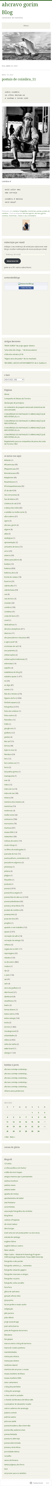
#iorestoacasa (10, 473)
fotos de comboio (11, 711)
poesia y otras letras (12, 906)
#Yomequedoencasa (12, 486)
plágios (7, 875)
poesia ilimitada (10, 1434)
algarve (7, 529)
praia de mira (9, 919)
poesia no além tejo (12, 1438)
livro (6, 759)
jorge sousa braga (11, 1322)
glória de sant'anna (11, 1291)
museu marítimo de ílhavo (14, 1374)
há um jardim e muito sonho (15, 1304)
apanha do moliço (11, 1194)
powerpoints (9, 914)
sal (5, 979)
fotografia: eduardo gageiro (15, 1270)
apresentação (9, 542)
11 (7, 1122)
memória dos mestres (13, 802)
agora (6, 521)
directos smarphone (12, 629)
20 (20, 1126)
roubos (7, 966)
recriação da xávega (12, 940)
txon (6, 1469)
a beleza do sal (10, 503)
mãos (6, 784)
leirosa (7, 746)
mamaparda (9, 776)
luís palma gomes (11, 771)
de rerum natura (10, 1224)
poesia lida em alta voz (13, 897)
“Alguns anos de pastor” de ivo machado (20, 358)
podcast (7, 884)
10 (44, 1117)
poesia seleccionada (12, 1443)
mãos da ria (9, 789)
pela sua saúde (10, 1421)
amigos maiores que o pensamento (18, 1176)
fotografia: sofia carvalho (14, 1283)
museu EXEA (9, 832)
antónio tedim (9, 1189)
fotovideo (8, 720)
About (6, 394)
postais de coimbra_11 (19, 79)
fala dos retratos (10, 694)
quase (6, 932)
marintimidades (10, 1352)
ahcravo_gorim (40, 213)
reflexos (7, 945)
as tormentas (9, 1207)
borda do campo (11, 577)
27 (20, 1131)
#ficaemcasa (9, 464)
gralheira (7, 733)
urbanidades (9, 1035)
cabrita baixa (9, 590)
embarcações (9, 655)
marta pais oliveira (11, 1356)
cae (5, 594)
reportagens (9, 953)
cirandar (7, 603)
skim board (8, 992)
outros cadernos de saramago (16, 1408)
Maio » (12, 1137)
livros (6, 767)
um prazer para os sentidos (15, 1473)
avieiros (7, 555)
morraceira (8, 823)
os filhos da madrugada (13, 849)
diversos (7, 633)
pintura (7, 871)
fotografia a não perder (13, 1261)
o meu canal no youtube (13, 1395)
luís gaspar (8, 1339)
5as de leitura (9, 499)
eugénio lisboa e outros (13, 1246)
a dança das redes (11, 508)
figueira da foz (10, 698)
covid (6, 620)
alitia (6, 534)
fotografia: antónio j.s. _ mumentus (17, 1265)
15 (32, 1122)
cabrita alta (8, 585)
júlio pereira (9, 1313)
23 (38, 1126)
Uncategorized (10, 1031)
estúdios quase (10, 676)
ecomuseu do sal (11, 646)
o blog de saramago (12, 1391)
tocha (6, 1022)
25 (7, 1131)
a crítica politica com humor (15, 1168)
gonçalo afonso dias (12, 1296)
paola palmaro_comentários (15, 858)
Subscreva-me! (12, 261)
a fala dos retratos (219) (13, 354)
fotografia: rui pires (12, 1278)
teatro (6, 1005)
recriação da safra (11, 936)
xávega (7, 1053)
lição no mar (9, 750)
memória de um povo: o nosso (16, 1369)
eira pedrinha (9, 650)
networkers (8, 836)
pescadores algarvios (12, 862)
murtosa (7, 828)
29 (32, 1131)
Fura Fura (8, 1287)
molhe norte (9, 815)
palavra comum (10, 1412)
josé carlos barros (11, 1326)
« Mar (6, 1137)
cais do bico (9, 598)
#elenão (7, 460)
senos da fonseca (11, 1460)
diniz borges (9, 1228)
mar (5, 780)
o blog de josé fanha (12, 1387)
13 (20, 1122)
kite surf (7, 741)
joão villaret (9, 1317)
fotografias (23, 211)
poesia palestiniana (12, 901)
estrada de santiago (12, 1237)
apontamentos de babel (13, 1198)
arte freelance (9, 1202)
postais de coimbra (12, 910)
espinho (7, 668)
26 (13, 1131)
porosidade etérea (11, 1451)
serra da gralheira (11, 988)
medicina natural (10, 1365)
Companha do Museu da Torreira (17, 398)
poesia (39, 211)
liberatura (8, 1335)
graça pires (8, 1300)
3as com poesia (10, 495)
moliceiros (8, 819)
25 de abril (8, 490)
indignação (8, 1309)
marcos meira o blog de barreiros (17, 1343)
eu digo (7, 685)
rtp (5, 970)
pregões (7, 923)
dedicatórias (9, 624)
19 (13, 1126)
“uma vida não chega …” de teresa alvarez (20, 350)
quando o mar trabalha (13, 927)
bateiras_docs (9, 573)
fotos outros (9, 715)
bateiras (7, 568)
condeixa (8, 611)
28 (26, 1131)
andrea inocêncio (11, 1181)
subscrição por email (14, 242)
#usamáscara (9, 482)
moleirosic (8, 810)
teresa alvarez (9, 1009)
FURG (6, 724)
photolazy (8, 867)
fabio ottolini (9, 1250)
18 (7, 1126)
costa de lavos (10, 616)
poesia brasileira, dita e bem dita (17, 1425)
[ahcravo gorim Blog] (26, 59)
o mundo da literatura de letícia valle (18, 1400)
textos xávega (9, 1018)
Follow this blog (26, 288)
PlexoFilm (8, 880)
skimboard (8, 996)
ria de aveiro (9, 962)
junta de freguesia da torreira (15, 1330)
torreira (7, 1027)
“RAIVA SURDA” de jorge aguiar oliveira (19, 346)
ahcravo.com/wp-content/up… (16, 1069)
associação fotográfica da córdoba (18, 1211)
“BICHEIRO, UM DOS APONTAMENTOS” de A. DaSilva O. (25, 363)
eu (5, 681)
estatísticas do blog (12, 672)
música (7, 797)
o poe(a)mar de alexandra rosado (17, 1404)
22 (32, 1126)
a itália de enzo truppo (13, 1172)
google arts (8, 728)
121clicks (7, 1163)
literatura (8, 754)
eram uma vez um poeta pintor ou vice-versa (22, 1233)
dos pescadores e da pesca (15, 637)
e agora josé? (9, 642)
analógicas (8, 538)
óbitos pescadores (11, 560)
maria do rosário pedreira (14, 1348)
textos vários (9, 1014)
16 (38, 1122)
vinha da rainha (10, 1044)
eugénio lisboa (10, 1241)
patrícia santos (10, 1417)
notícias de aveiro (11, 841)
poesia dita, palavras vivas (14, 1430)
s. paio (7, 975)
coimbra (15, 211)
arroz (6, 551)
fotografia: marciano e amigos (16, 1274)
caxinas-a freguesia (11, 1220)
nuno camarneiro (11, 1382)
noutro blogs (9, 845)
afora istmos (9, 516)
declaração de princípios (14, 403)
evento (7, 689)
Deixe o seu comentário (27, 216)
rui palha (7, 1456)
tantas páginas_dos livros (14, 1464)
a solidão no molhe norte (14, 512)
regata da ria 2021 (11, 949)
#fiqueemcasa (10, 469)
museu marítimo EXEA (12, 1378)
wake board (9, 1048)
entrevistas (8, 663)
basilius (7, 564)
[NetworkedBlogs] (26, 284)
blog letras (8, 1215)
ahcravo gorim (28, 213)
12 (13, 1122)
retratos (7, 957)
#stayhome (8, 477)
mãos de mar (9, 793)
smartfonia (8, 1001)
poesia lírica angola (12, 893)
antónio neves (9, 1185)
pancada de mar (10, 854)
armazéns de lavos (11, 547)
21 (26, 1126)
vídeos (7, 1040)
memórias (32, 211)
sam (6, 983)
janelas (7, 737)
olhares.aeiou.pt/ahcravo (14, 1091)
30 (38, 1131)
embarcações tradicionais (14, 659)
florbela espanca (11, 702)
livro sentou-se (10, 763)
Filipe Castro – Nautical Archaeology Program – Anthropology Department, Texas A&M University (23, 1255)
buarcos (7, 581)
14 (26, 1122)
